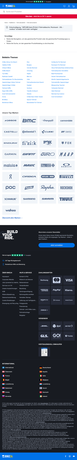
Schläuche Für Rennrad (58, 62)
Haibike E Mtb (6, 65)
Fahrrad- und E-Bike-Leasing (28, 309)
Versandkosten (24, 285)
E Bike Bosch (6, 70)
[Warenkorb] (73, 6)
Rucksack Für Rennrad (58, 65)
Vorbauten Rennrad (57, 88)
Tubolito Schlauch (32, 91)
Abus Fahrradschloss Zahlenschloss (62, 68)
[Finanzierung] (69, 300)
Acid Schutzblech (56, 96)
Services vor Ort (7, 285)
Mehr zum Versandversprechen (18, 437)
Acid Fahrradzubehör (8, 94)
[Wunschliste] (64, 6)
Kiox (28, 62)
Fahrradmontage (24, 312)
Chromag (29, 70)
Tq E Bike (5, 73)
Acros (4, 96)
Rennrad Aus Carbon (57, 94)
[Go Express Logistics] (56, 336)
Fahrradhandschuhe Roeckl (35, 82)
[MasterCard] (56, 280)
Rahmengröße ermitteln (26, 294)
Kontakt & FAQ (23, 276)
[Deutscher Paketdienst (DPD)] (56, 326)
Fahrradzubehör (21, 22)
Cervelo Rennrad (32, 68)
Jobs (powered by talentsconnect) (10, 282)
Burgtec (29, 65)
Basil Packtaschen (57, 73)
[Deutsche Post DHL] (44, 326)
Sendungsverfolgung (25, 291)
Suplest (29, 85)
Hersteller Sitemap (25, 297)
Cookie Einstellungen (8, 300)
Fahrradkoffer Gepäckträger (60, 82)
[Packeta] (69, 336)
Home (6, 22)
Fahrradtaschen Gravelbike (59, 70)
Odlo (28, 79)
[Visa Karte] (69, 280)
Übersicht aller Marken (11, 218)
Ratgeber (22, 315)
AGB (3, 291)
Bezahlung (22, 288)
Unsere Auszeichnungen (9, 288)
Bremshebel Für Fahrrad (34, 102)
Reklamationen (23, 282)
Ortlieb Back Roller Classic (35, 96)
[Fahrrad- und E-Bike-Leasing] (44, 310)
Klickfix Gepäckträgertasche (60, 79)
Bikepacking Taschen (58, 85)
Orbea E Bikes (6, 68)
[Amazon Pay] (44, 300)
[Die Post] (69, 326)
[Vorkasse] (56, 300)
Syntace (29, 88)
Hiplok (29, 73)
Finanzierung (23, 306)
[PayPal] (56, 290)
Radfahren (12, 22)
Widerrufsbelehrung (8, 294)
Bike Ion (29, 76)
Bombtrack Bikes (7, 102)
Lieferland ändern (47, 413)
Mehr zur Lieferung (16, 429)
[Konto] (69, 6)
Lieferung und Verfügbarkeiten (28, 300)
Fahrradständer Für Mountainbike (12, 79)
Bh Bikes (5, 99)
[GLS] (44, 336)
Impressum (5, 276)
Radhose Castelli (7, 76)
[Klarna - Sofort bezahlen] (69, 290)
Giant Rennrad (55, 91)
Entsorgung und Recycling (10, 303)
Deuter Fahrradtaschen (58, 76)
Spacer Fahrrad (31, 99)
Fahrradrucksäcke (32, 22)
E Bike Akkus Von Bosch (9, 62)
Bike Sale (29, 16)
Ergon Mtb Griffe (7, 91)
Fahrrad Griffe (6, 88)
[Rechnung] (44, 280)
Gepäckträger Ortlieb (8, 85)
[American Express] (44, 290)
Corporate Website (8, 279)
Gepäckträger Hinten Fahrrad (11, 82)
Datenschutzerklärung (9, 297)
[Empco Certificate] (44, 351)
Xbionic (29, 94)
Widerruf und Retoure (26, 279)
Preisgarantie (23, 303)
